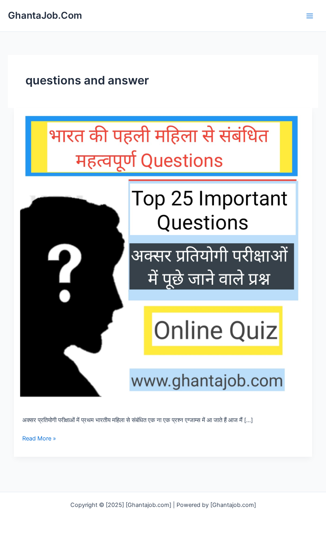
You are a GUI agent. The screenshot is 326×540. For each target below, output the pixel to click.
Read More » (39, 438)
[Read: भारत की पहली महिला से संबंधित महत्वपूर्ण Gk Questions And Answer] (163, 256)
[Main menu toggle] (309, 16)
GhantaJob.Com (45, 15)
